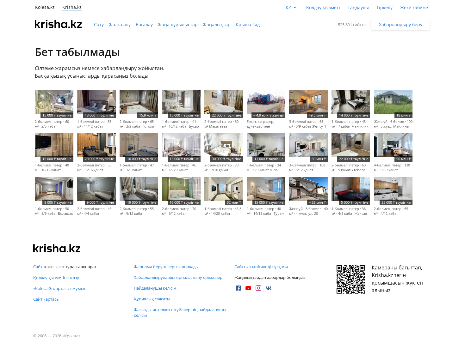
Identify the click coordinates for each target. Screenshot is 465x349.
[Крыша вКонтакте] (268, 288)
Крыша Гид (248, 24)
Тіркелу (384, 7)
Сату (99, 24)
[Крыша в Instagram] (258, 288)
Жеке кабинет (415, 7)
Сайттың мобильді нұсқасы (261, 266)
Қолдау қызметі (323, 7)
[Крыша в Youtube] (248, 288)
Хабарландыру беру (400, 24)
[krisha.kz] (57, 249)
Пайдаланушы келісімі (155, 288)
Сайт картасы (46, 299)
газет (59, 266)
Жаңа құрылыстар (178, 24)
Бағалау (144, 24)
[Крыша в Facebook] (238, 288)
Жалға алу (120, 24)
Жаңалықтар (217, 24)
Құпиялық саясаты (152, 299)
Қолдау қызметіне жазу (56, 277)
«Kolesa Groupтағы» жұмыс (59, 288)
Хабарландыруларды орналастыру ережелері (178, 277)
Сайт (37, 266)
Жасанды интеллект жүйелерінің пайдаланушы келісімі (180, 312)
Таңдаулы (358, 7)
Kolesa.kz (45, 7)
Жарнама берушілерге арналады (166, 266)
